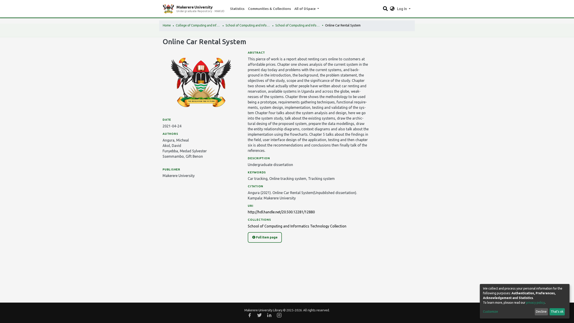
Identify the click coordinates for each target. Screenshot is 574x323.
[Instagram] (279, 315)
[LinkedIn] (269, 315)
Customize (490, 311)
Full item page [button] (266, 237)
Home (167, 25)
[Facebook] (249, 315)
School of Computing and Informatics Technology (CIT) (248, 25)
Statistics (237, 9)
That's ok (557, 311)
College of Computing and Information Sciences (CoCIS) (198, 25)
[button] (392, 8)
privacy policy (535, 302)
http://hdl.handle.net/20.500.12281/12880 (281, 212)
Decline (541, 311)
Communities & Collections (269, 9)
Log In (402, 9)
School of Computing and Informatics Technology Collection (297, 25)
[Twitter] (259, 315)
